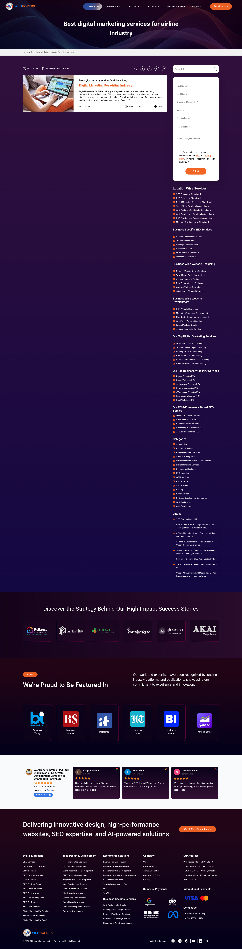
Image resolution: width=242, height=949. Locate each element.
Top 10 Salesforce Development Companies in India (196, 565)
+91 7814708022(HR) (193, 918)
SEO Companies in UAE (186, 519)
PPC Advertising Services (34, 866)
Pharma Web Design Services (116, 914)
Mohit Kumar (84, 106)
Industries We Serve (176, 6)
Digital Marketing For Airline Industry (105, 85)
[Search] (215, 69)
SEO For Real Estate (32, 884)
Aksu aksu (138, 770)
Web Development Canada (75, 889)
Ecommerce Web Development (117, 871)
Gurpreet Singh (91, 770)
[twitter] (207, 941)
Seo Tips (107, 893)
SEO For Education (31, 906)
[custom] (142, 68)
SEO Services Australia (33, 875)
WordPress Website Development (78, 871)
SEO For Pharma (30, 902)
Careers (146, 862)
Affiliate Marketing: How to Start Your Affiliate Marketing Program (196, 534)
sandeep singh (190, 770)
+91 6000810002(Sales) (194, 914)
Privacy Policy (149, 866)
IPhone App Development (74, 898)
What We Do (133, 6)
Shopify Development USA (115, 884)
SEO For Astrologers (32, 893)
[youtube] (193, 941)
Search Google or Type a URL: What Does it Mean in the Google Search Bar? (195, 551)
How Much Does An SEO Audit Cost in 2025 (195, 559)
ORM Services (29, 880)
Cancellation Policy (151, 875)
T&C (198, 155)
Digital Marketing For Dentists (36, 911)
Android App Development (74, 902)
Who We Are (112, 6)
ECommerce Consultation (114, 862)
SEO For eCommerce (32, 889)
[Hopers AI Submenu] (98, 6)
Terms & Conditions (151, 871)
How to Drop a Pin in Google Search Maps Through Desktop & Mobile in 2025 (195, 526)
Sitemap (147, 880)
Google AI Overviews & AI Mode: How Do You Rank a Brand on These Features (196, 574)
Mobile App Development (74, 893)
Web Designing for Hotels (114, 905)
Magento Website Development (77, 880)
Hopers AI (91, 6)
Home (25, 52)
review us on (42, 794)
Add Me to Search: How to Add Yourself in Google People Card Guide (194, 543)
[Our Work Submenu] (159, 6)
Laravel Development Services (76, 906)
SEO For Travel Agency (33, 898)
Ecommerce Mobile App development (119, 875)
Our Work (152, 6)
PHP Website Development (75, 875)
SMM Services (29, 871)
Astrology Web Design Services (117, 909)
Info (105, 889)
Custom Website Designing (75, 866)
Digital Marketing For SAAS (35, 920)
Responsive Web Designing (75, 862)
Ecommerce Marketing (113, 880)
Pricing (195, 6)
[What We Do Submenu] (141, 6)
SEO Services (29, 862)
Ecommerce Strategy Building (116, 866)
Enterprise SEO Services (34, 915)
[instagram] (180, 941)
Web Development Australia (75, 884)
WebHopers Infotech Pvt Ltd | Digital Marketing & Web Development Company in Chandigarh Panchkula (51, 774)
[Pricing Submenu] (201, 6)
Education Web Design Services (117, 918)
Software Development (73, 911)
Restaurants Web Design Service (117, 923)
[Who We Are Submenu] (120, 6)
